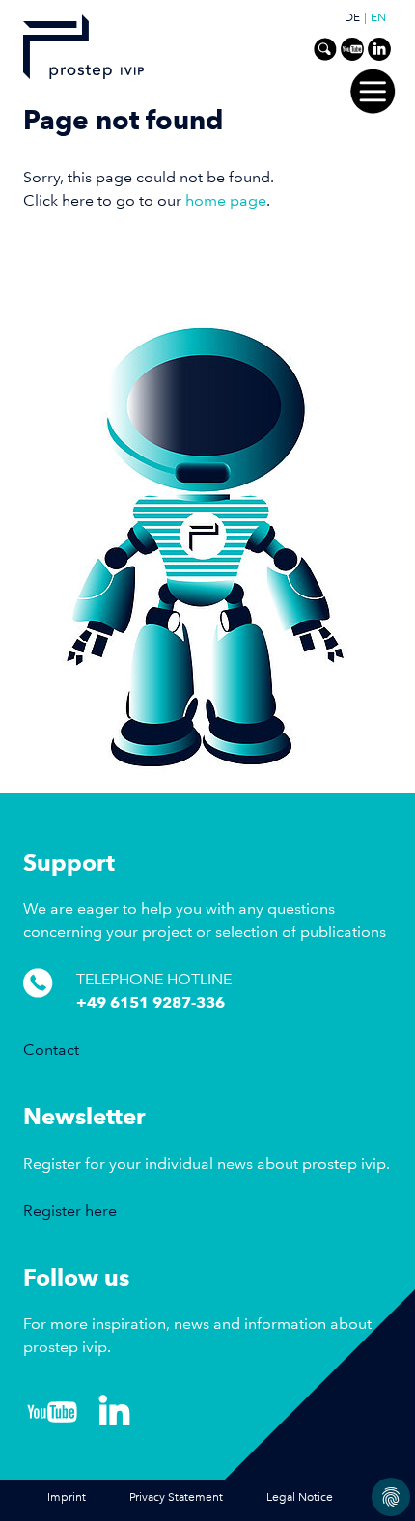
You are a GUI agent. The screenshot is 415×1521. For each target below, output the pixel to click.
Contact (51, 1049)
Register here (70, 1211)
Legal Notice (299, 1497)
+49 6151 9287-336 (150, 1002)
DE (352, 18)
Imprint (66, 1497)
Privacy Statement (176, 1497)
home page (225, 200)
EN (378, 18)
